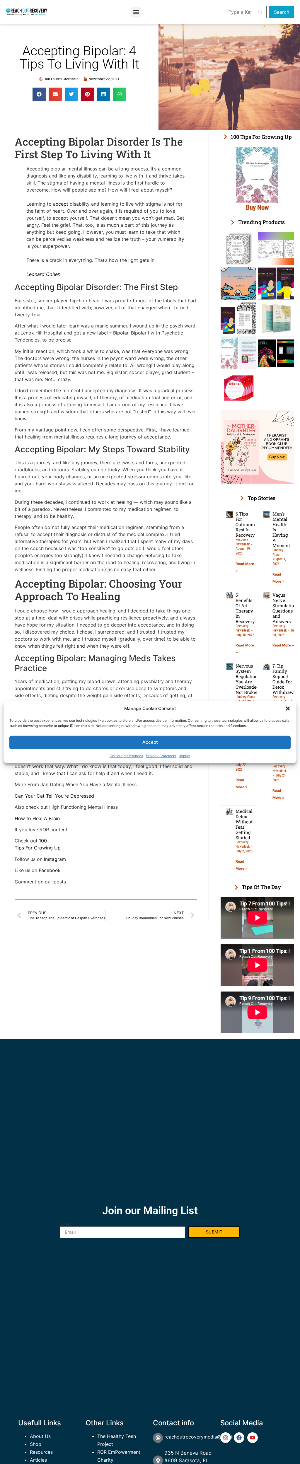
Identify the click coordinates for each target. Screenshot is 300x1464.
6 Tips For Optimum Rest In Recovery (245, 524)
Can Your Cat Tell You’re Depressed (54, 796)
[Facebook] (239, 1437)
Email (66, 1224)
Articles (38, 1460)
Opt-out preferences (126, 755)
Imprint (184, 755)
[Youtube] (252, 1437)
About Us (40, 1436)
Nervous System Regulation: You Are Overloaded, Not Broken (248, 679)
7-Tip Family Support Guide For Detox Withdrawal (284, 679)
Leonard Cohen (43, 274)
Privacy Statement (161, 755)
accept (60, 204)
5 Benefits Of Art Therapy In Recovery (245, 608)
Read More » (283, 645)
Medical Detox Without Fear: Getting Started (244, 824)
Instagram (55, 859)
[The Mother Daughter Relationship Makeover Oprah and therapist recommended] (257, 482)
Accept (150, 742)
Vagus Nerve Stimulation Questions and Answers (284, 608)
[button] (288, 708)
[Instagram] (225, 1437)
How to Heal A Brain (37, 818)
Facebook (49, 870)
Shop (35, 1444)
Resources (41, 1452)
